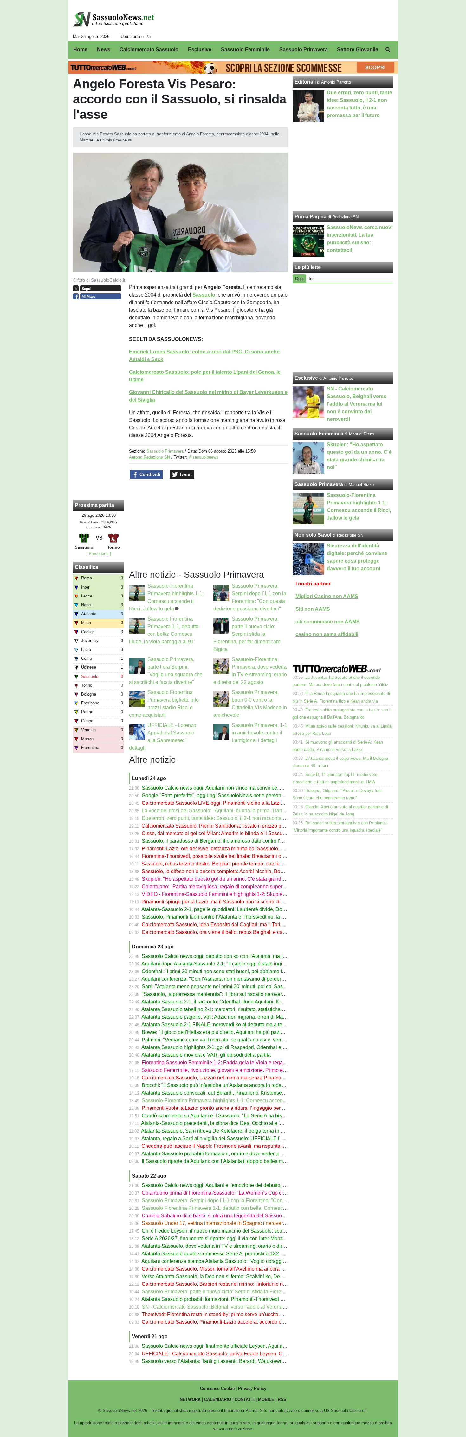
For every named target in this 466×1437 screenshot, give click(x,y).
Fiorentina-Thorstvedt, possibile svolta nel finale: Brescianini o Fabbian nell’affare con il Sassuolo (251, 856)
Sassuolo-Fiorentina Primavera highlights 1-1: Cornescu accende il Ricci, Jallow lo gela (240, 1100)
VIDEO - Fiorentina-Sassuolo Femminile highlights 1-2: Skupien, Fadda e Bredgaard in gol (243, 894)
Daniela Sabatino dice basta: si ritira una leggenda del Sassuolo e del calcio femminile (239, 1215)
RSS (282, 1399)
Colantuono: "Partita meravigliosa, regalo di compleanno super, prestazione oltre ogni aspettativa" (251, 886)
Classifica (86, 567)
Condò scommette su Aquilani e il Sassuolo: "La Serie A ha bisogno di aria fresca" (233, 1115)
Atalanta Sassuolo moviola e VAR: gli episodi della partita (206, 1055)
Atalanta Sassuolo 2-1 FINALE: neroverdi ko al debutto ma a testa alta (219, 1024)
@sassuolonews (203, 457)
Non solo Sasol (312, 535)
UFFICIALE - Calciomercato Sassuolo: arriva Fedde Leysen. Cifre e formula (227, 1353)
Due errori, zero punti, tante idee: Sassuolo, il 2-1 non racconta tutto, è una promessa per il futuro (249, 818)
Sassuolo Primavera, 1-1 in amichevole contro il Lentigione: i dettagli (259, 732)
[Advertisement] (343, 327)
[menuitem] (388, 49)
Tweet (185, 474)
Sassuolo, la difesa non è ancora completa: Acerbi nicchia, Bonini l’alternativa (229, 871)
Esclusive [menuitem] (199, 49)
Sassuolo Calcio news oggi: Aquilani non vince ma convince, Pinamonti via (226, 787)
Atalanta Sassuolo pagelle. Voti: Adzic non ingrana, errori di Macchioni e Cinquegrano (237, 1017)
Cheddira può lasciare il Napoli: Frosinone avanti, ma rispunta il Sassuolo (224, 1146)
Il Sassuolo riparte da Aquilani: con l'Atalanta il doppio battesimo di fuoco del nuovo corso (242, 1161)
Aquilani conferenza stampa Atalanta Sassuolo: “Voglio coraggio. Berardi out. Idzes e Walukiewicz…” (254, 1261)
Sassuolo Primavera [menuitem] (303, 49)
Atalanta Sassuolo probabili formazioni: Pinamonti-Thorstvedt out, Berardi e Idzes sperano (242, 1299)
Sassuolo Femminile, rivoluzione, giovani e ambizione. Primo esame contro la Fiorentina (240, 1070)
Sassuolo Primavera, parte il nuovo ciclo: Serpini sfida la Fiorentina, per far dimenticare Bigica (247, 634)
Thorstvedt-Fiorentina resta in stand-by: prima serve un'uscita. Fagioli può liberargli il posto (243, 1314)
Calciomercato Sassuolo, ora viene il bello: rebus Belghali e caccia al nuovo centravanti (240, 932)
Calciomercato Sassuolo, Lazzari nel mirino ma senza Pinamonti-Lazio (221, 1077)
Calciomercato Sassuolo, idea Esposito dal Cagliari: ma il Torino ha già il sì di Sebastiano (242, 924)
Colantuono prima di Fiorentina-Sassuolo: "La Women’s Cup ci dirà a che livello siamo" (240, 1193)
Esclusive (306, 378)
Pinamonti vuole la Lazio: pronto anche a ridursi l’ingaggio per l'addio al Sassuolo (233, 1108)
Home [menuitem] (80, 49)
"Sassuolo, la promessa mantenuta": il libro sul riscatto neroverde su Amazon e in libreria (241, 994)
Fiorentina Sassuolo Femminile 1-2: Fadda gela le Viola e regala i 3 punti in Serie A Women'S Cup (252, 1062)
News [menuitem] (103, 49)
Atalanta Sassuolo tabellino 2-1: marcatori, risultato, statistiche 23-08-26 (221, 1009)
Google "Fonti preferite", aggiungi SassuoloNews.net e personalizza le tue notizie (233, 795)
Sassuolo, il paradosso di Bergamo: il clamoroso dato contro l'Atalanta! (221, 841)
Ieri (311, 278)
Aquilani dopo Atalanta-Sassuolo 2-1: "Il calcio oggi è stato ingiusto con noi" (226, 963)
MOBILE (266, 1399)
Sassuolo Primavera (165, 451)
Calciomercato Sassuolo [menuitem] (149, 49)
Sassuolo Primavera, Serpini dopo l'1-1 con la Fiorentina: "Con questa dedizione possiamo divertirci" (255, 1200)
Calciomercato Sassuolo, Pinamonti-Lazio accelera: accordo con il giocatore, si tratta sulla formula (252, 1322)
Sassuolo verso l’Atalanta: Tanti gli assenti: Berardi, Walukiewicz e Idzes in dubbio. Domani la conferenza (260, 1361)
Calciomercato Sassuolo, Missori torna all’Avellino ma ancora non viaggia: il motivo (235, 1268)
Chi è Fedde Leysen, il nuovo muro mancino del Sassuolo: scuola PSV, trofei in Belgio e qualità (249, 1231)
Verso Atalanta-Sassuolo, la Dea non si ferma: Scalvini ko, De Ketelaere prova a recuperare (244, 1276)
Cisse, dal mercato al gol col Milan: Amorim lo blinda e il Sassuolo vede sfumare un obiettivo (245, 833)
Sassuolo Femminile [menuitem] (245, 49)
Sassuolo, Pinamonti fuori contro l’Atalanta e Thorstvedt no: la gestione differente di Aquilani (245, 917)
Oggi (299, 278)
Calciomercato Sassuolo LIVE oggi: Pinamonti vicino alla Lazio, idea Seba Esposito (236, 803)
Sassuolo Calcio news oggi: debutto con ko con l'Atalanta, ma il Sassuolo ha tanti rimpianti (243, 956)
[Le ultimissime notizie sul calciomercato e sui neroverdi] (113, 19)
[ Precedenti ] (98, 553)
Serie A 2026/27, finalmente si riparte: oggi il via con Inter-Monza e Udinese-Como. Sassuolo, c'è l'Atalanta (261, 1238)
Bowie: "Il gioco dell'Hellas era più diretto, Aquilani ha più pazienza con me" (226, 1032)
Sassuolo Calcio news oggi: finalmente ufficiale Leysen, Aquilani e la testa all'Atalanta (238, 1346)
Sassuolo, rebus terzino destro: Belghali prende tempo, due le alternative (222, 863)
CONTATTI (245, 1399)
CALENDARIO (217, 1399)
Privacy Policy (252, 1388)
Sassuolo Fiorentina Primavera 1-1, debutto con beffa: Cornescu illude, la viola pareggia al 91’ (247, 1208)
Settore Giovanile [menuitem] (357, 49)
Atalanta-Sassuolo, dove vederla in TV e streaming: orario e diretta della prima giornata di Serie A (250, 1246)
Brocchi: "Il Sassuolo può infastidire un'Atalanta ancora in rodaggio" (217, 1085)
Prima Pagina (310, 216)
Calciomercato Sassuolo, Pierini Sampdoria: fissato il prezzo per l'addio (221, 825)
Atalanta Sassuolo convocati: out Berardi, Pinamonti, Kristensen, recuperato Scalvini (236, 1093)
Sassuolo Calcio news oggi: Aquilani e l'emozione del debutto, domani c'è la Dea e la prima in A (249, 1185)
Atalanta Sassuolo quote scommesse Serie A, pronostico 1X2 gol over (219, 1253)
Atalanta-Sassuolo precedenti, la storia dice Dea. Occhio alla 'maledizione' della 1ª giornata (243, 1123)
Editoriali (305, 81)
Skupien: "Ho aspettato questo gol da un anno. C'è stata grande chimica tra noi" (231, 879)
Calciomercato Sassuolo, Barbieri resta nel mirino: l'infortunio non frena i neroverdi (234, 1284)
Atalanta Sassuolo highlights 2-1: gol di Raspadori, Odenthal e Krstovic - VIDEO (230, 1047)
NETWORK (190, 1399)
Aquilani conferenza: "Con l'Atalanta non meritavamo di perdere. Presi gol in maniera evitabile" (247, 979)
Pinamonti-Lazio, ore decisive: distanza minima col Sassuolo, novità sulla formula (233, 848)
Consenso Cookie (217, 1388)
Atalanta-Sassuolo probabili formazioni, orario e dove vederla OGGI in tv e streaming (236, 1153)
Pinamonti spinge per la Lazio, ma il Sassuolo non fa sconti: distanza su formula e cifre (238, 901)
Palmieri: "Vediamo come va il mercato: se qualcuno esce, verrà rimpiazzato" (228, 1039)
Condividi (149, 474)
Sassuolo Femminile (318, 433)
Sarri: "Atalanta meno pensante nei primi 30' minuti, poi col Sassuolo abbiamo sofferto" (239, 986)
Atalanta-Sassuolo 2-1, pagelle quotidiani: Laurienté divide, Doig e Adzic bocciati (232, 909)
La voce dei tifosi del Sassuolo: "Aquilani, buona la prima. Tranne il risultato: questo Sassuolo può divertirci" (262, 810)
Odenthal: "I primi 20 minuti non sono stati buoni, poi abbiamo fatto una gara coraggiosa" (241, 971)
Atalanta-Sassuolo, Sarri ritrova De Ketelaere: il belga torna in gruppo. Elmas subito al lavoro (245, 1131)
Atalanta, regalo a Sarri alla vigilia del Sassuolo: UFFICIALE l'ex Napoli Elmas (229, 1138)
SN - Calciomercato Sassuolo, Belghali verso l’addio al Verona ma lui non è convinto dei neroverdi (252, 1306)
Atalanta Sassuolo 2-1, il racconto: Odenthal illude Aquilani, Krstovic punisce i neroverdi (239, 1001)
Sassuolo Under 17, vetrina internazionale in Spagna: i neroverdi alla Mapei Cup (232, 1223)
